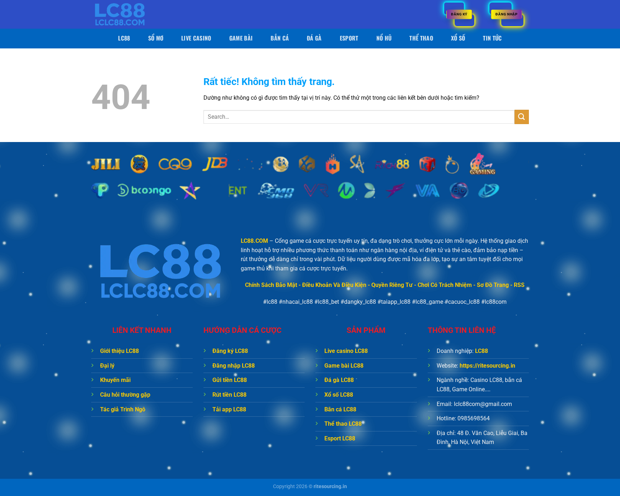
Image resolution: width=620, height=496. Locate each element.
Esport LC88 (339, 438)
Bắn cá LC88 (340, 409)
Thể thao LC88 (343, 423)
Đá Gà (314, 38)
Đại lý (107, 365)
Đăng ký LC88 (230, 351)
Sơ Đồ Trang (493, 285)
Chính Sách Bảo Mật (271, 285)
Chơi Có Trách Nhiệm (445, 285)
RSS (519, 285)
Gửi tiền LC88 (229, 380)
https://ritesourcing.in (487, 365)
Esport (349, 38)
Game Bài (241, 38)
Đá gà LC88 (339, 380)
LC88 (124, 38)
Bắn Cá (280, 38)
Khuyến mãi (115, 380)
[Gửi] (522, 117)
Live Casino (196, 38)
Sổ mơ (156, 38)
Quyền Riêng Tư (392, 285)
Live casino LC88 (346, 351)
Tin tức (492, 38)
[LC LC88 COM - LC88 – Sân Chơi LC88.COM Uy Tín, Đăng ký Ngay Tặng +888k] (127, 14)
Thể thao (421, 38)
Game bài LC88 (343, 365)
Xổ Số (458, 38)
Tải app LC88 (229, 409)
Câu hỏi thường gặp (125, 394)
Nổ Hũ (384, 38)
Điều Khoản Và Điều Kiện (334, 285)
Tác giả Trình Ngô (122, 409)
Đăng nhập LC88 (233, 365)
